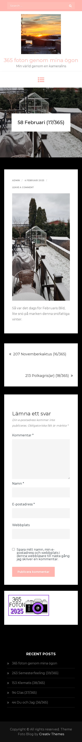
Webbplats (21, 525)
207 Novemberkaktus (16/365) (39, 354)
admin (16, 180)
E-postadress (23, 504)
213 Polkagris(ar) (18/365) (47, 375)
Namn (18, 483)
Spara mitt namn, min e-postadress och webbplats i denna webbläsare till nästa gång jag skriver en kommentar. (43, 554)
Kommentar (23, 435)
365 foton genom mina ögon (41, 60)
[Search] (70, 5)
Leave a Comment (23, 187)
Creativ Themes (51, 734)
